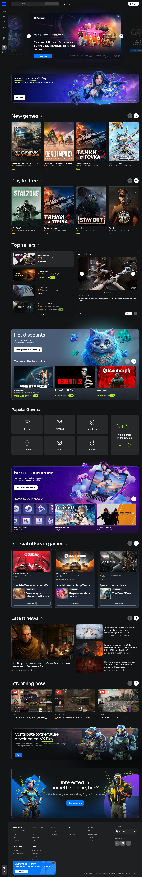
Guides (90, 840)
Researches (36, 860)
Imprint (135, 873)
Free (14, 834)
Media (90, 827)
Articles (90, 837)
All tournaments (18, 853)
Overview (16, 850)
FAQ (33, 840)
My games (16, 840)
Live (71, 827)
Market (53, 827)
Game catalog (18, 827)
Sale (14, 837)
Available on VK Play (19, 831)
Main (33, 831)
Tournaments (18, 847)
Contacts (35, 853)
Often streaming (74, 831)
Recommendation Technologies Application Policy (117, 873)
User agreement (87, 873)
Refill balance (55, 834)
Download (35, 837)
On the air (72, 834)
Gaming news (92, 834)
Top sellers (23, 244)
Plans (33, 834)
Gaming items (55, 831)
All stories (91, 831)
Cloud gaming (37, 827)
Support (34, 857)
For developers (37, 850)
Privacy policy (97, 873)
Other (34, 847)
